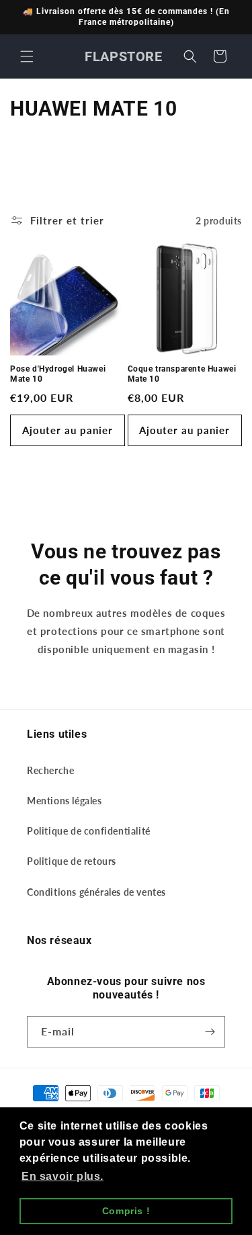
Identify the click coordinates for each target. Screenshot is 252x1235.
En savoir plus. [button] (62, 1176)
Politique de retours (71, 861)
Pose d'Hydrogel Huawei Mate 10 (58, 374)
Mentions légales (64, 800)
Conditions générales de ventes (96, 892)
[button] (27, 56)
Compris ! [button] (126, 1210)
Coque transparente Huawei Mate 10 (182, 374)
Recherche (50, 770)
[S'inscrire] (209, 1032)
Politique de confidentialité (89, 831)
